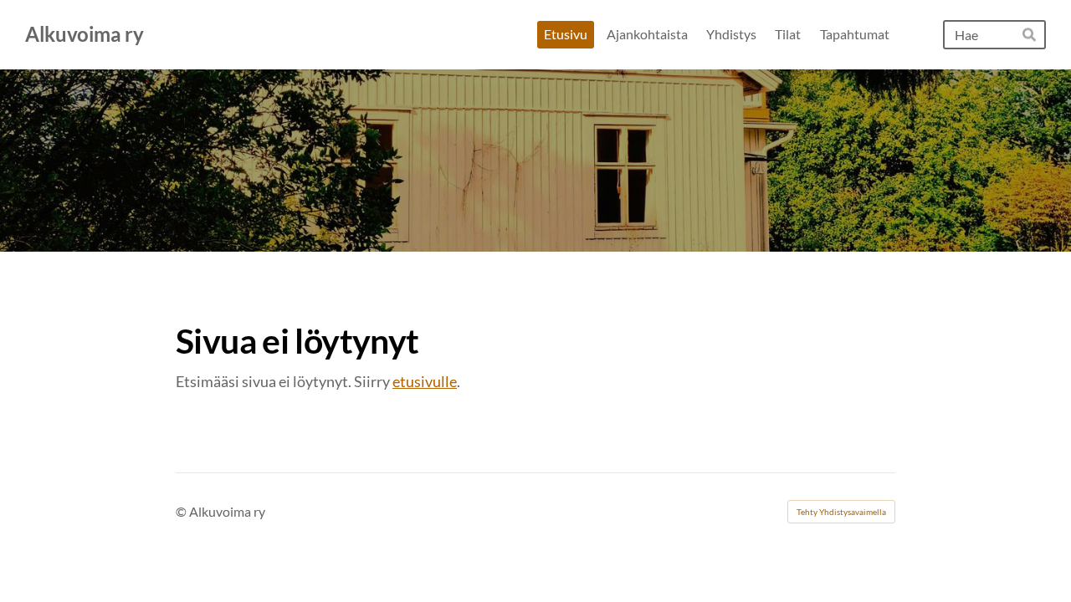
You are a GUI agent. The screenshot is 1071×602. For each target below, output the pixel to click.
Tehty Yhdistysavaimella (841, 512)
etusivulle (424, 381)
